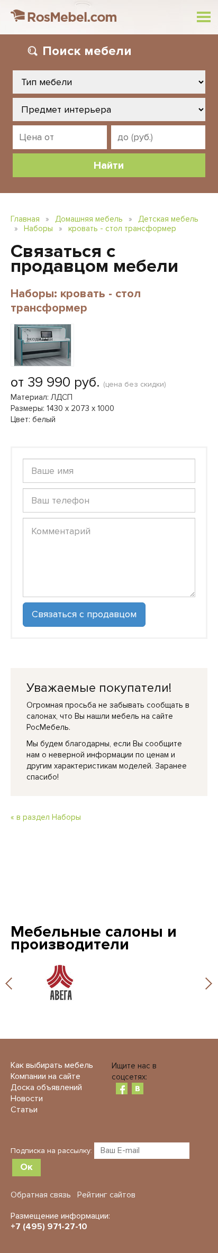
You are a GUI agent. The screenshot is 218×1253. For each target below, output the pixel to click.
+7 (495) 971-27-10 (49, 1226)
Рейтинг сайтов (106, 1195)
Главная (25, 219)
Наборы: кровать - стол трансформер (76, 301)
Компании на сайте (45, 1076)
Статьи (24, 1109)
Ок (26, 1167)
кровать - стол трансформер (122, 228)
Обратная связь (41, 1195)
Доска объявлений (46, 1087)
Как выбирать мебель (52, 1065)
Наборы (38, 228)
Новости (27, 1098)
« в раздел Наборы (46, 817)
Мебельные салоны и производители (94, 938)
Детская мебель (168, 219)
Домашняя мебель (89, 219)
